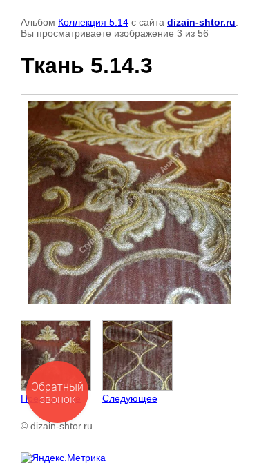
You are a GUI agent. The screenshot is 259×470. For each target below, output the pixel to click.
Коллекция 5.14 (93, 22)
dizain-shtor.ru (201, 22)
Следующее (129, 398)
